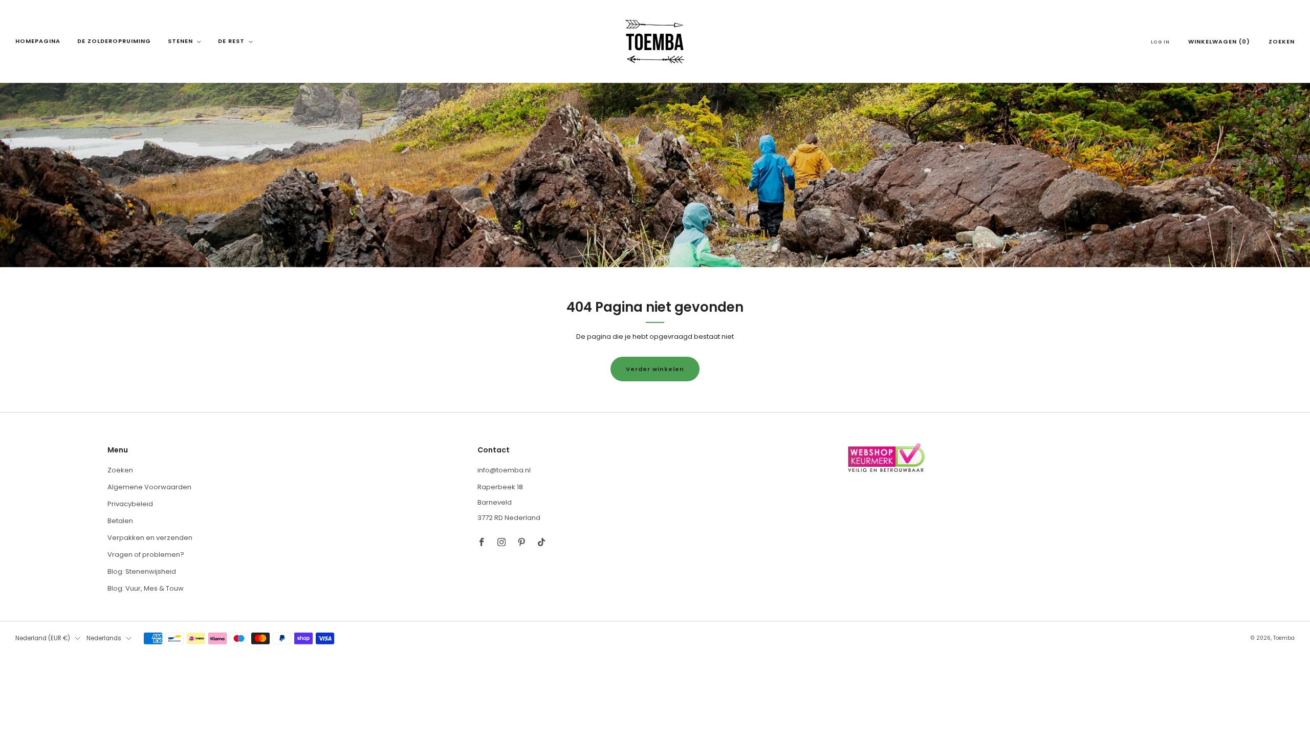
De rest (231, 41)
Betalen (120, 521)
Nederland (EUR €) (42, 638)
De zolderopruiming (114, 41)
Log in (1160, 42)
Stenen (180, 41)
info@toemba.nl (504, 470)
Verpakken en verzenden (149, 538)
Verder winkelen (655, 369)
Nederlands (103, 638)
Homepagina (37, 41)
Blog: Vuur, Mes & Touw (145, 588)
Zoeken (1282, 41)
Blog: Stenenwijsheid (141, 571)
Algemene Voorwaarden (149, 487)
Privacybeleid (130, 504)
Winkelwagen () (1219, 41)
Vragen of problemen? (145, 554)
